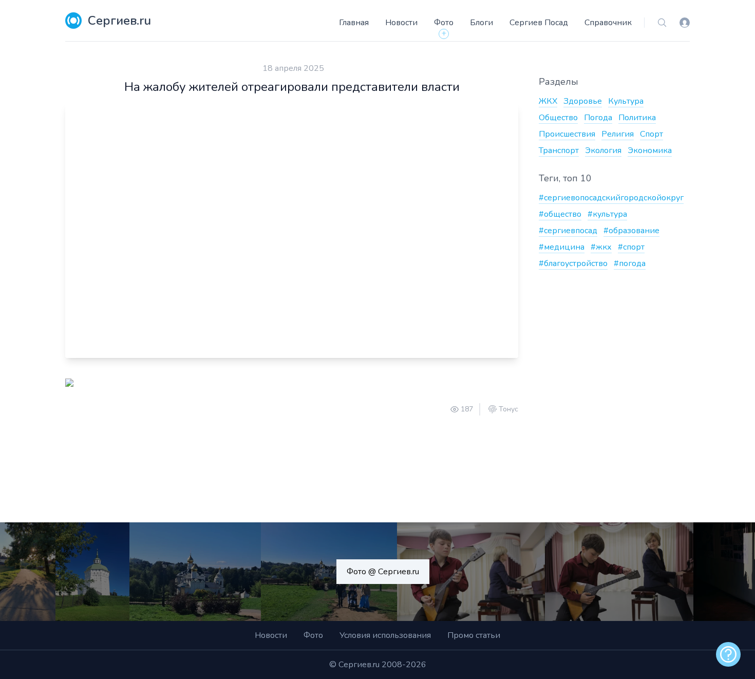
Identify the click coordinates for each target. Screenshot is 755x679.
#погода (630, 263)
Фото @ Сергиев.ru (383, 571)
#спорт (631, 247)
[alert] (728, 654)
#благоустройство (573, 263)
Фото (444, 22)
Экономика (650, 150)
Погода (598, 117)
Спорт (651, 134)
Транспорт (559, 150)
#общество (560, 214)
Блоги (481, 22)
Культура (626, 101)
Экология (603, 150)
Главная (354, 22)
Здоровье (582, 101)
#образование (631, 230)
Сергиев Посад (538, 22)
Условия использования (385, 635)
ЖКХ (548, 101)
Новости (401, 22)
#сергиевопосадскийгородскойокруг (611, 197)
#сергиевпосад (568, 230)
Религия (617, 134)
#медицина (561, 247)
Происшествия (567, 134)
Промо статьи (473, 635)
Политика (637, 117)
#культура (607, 214)
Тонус (508, 409)
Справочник (608, 22)
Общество (558, 117)
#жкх (601, 247)
